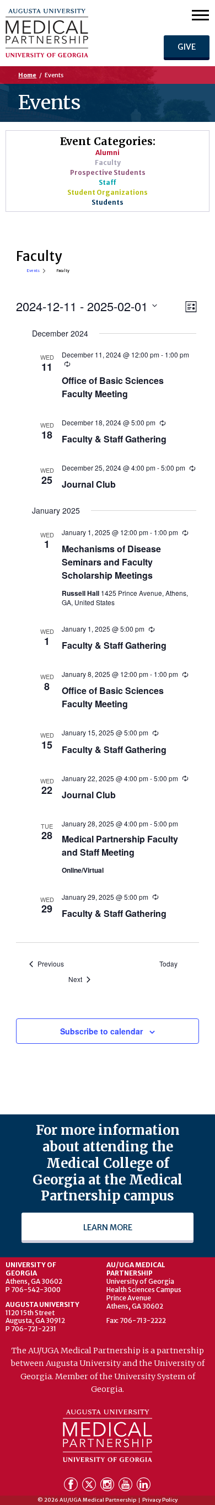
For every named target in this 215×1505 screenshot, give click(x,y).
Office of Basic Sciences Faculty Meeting (113, 387)
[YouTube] (126, 1487)
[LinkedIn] (144, 1487)
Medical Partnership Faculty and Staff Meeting (120, 845)
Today (168, 963)
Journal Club (89, 484)
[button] (200, 14)
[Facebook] (72, 1487)
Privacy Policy (160, 1500)
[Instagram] (108, 1487)
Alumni (107, 152)
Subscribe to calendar (101, 1031)
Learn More (107, 1227)
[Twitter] (90, 1487)
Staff (107, 182)
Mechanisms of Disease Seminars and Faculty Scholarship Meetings (111, 561)
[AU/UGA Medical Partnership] (69, 33)
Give (187, 47)
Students (107, 202)
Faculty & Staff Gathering (114, 439)
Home (27, 75)
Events (33, 271)
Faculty (108, 162)
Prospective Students (108, 172)
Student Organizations (107, 192)
